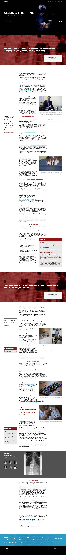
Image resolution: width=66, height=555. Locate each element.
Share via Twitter (59, 21)
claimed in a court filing (28, 516)
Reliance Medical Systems (32, 125)
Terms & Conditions (54, 548)
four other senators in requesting (29, 227)
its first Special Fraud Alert (27, 90)
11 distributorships (30, 384)
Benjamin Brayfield (11, 21)
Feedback (61, 548)
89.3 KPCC (58, 538)
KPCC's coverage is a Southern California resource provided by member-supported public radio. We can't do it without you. (25, 539)
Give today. (20, 542)
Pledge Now (60, 1)
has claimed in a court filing (30, 132)
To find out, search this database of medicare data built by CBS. (8, 351)
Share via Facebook (61, 21)
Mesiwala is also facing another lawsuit (26, 357)
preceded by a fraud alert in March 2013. (30, 402)
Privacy (58, 548)
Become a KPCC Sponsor (50, 119)
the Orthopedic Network (27, 190)
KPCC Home (49, 1)
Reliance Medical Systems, (39, 487)
